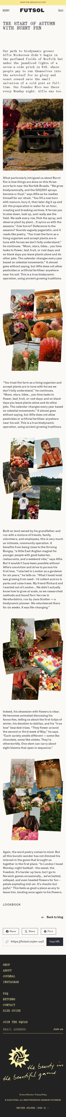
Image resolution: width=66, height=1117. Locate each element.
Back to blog (55, 917)
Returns (9, 999)
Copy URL (55, 941)
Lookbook (12, 904)
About (7, 970)
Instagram (11, 982)
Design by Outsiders (51, 1100)
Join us (58, 1029)
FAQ (5, 993)
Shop (6, 964)
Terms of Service (26, 1095)
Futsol (15, 1100)
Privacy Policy (41, 1095)
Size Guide (12, 1010)
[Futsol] (32, 10)
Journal (9, 976)
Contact (9, 1005)
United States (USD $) (31, 1107)
